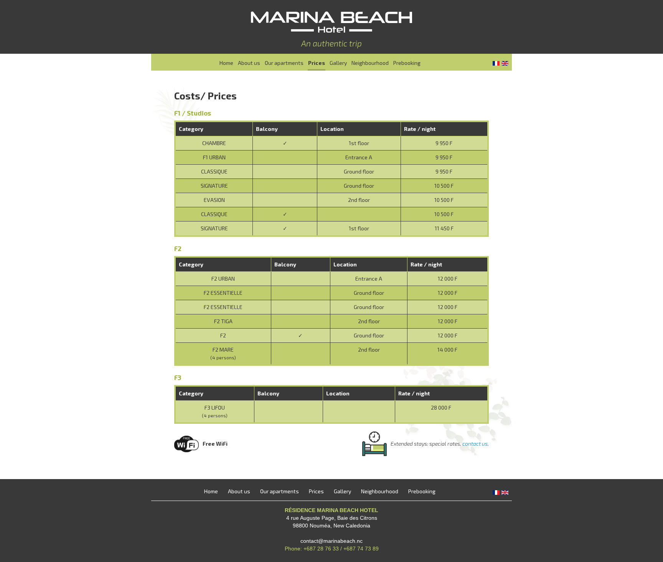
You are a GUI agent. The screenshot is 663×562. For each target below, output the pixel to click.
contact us (475, 443)
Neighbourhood (370, 63)
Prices (316, 63)
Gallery (338, 63)
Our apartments (284, 63)
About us (249, 63)
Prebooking (407, 63)
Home (226, 63)
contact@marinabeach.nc (331, 541)
